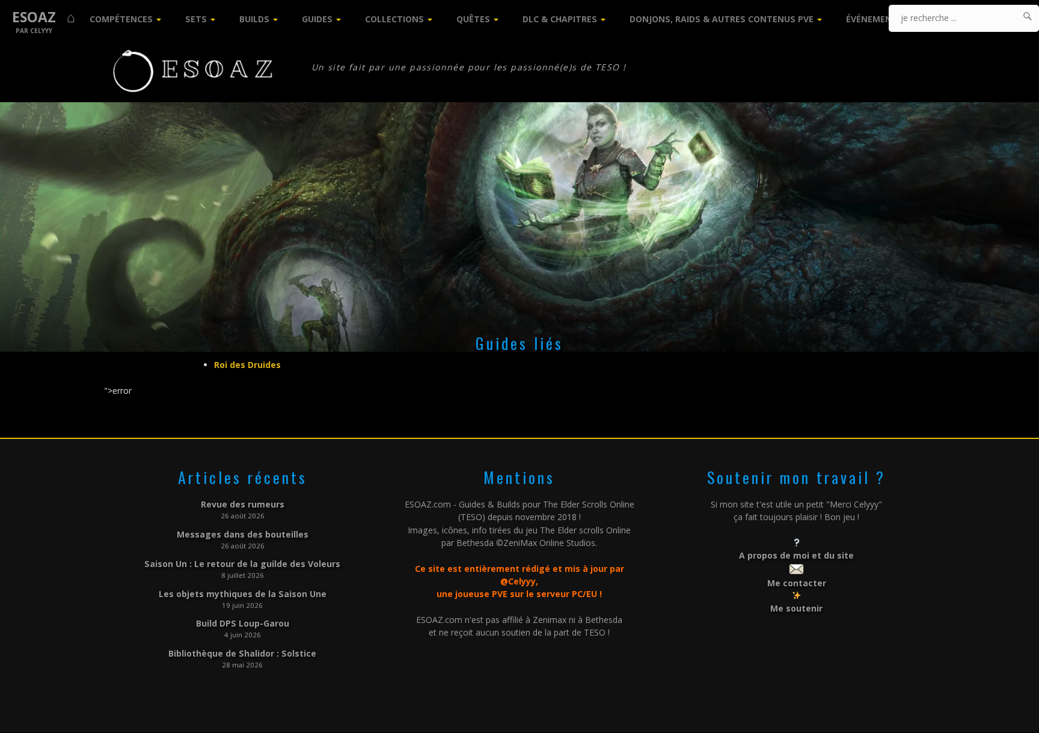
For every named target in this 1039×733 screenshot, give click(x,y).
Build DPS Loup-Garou (242, 623)
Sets (196, 19)
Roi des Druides (247, 364)
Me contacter (796, 583)
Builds (254, 19)
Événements (874, 19)
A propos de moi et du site (796, 555)
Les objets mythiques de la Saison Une (242, 594)
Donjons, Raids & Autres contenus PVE (722, 19)
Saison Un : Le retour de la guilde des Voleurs (242, 563)
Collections (394, 19)
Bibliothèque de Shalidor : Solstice (242, 653)
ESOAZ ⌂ (43, 17)
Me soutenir (796, 608)
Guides (317, 19)
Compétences (121, 19)
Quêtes (473, 19)
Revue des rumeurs (242, 504)
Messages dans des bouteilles (242, 534)
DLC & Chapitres (560, 19)
